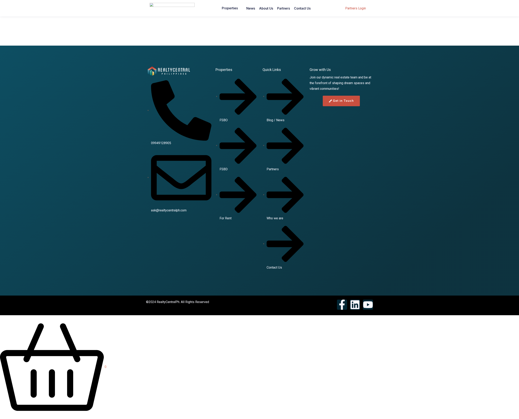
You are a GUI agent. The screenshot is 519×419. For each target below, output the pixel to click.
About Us (266, 8)
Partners (283, 8)
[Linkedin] (355, 305)
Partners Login (355, 8)
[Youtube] (368, 305)
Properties (230, 8)
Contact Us (302, 8)
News (250, 8)
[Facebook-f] (342, 305)
